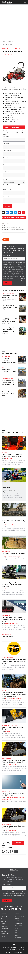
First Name (6, 136)
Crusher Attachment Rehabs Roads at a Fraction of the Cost (8, 382)
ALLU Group (9, 458)
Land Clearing (6, 551)
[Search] (20, 2)
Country (5, 179)
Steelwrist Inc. (9, 589)
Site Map (21, 949)
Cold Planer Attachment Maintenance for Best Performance (9, 360)
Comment (6, 197)
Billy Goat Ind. (9, 55)
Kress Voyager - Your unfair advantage (12, 486)
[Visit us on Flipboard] (20, 909)
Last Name (6, 143)
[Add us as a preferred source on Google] (23, 212)
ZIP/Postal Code (8, 190)
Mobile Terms (6, 280)
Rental (4, 367)
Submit (7, 206)
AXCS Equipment (7, 636)
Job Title (6, 172)
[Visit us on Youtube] (16, 909)
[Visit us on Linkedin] (16, 851)
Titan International (11, 764)
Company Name (8, 165)
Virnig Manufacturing (11, 623)
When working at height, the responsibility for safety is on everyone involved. (14, 802)
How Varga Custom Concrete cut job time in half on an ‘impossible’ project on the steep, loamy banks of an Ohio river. (13, 528)
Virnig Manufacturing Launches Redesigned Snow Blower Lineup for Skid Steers (14, 619)
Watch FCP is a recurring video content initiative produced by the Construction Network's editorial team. (13, 667)
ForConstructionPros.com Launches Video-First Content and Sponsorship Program (14, 661)
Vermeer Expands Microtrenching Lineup (13, 728)
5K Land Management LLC (13, 556)
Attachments (15, 48)
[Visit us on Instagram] (11, 851)
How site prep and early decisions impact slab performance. (14, 559)
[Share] (7, 212)
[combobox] (14, 41)
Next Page (18, 843)
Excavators (5, 581)
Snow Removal (6, 615)
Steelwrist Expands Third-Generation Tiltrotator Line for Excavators (8, 329)
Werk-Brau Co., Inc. (11, 525)
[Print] (3, 212)
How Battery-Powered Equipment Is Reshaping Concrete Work (9, 297)
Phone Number (7, 157)
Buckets (4, 452)
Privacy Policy (18, 280)
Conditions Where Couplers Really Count (9, 306)
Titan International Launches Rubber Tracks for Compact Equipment (14, 761)
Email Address (7, 150)
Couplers (4, 518)
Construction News (8, 657)
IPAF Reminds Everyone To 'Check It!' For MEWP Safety (14, 794)
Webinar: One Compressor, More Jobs (8, 393)
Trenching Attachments (9, 725)
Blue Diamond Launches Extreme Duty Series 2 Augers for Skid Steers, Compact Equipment (14, 694)
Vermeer (7, 731)
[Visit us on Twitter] (7, 851)
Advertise (13, 947)
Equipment (5, 48)
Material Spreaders (7, 378)
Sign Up (7, 283)
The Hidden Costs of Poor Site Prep (14, 553)
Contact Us (5, 947)
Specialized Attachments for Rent (9, 370)
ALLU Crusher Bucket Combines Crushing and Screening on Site (12, 455)
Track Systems (6, 758)
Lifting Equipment (7, 634)
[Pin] (19, 212)
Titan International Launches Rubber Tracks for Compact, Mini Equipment (14, 827)
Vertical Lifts (6, 791)
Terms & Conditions (11, 949)
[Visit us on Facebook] (3, 851)
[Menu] (24, 2)
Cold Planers (6, 356)
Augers (4, 690)
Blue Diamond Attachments (13, 698)
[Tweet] (15, 212)
